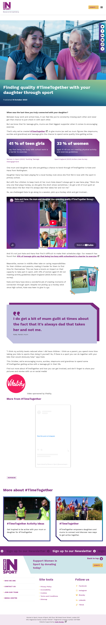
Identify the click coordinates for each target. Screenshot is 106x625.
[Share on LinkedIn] (102, 35)
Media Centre (10, 598)
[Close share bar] (102, 49)
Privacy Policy (45, 587)
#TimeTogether (37, 131)
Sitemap (43, 599)
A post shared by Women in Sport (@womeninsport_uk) (53, 464)
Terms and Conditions (49, 596)
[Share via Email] (102, 40)
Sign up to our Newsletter (28, 551)
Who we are (10, 581)
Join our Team (11, 592)
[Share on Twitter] (102, 26)
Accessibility (45, 590)
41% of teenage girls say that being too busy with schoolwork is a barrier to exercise (57, 256)
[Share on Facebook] (102, 31)
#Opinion (12, 477)
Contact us (10, 586)
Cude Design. (59, 622)
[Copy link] (102, 44)
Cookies (43, 593)
